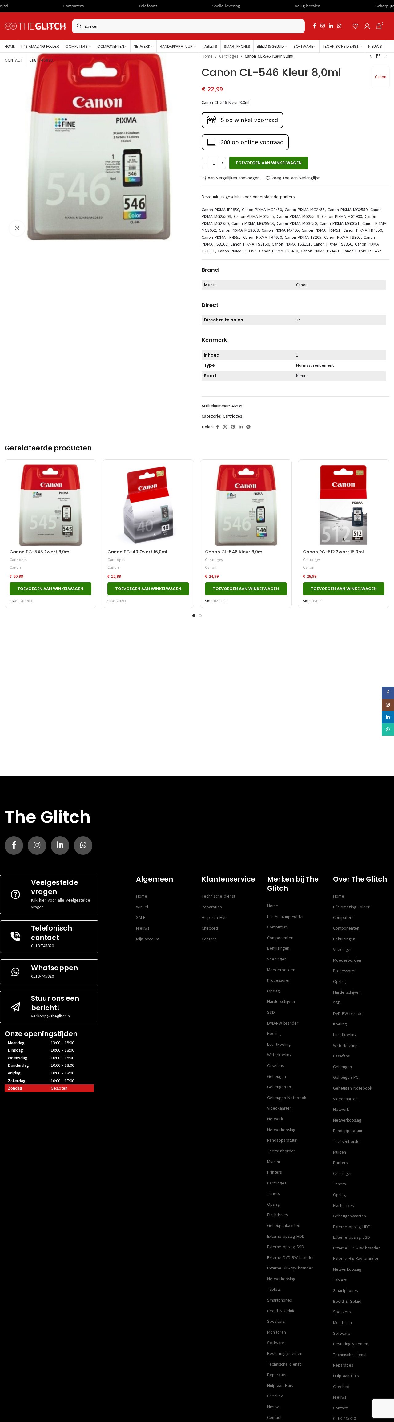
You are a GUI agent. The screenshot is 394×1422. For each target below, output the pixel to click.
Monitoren (276, 1332)
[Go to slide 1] (193, 615)
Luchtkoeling (279, 1044)
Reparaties (212, 907)
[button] (50, 588)
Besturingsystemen (284, 1353)
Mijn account (147, 939)
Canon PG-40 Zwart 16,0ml (137, 552)
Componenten (280, 938)
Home (207, 56)
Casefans (275, 1066)
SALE (140, 917)
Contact (209, 939)
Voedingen (277, 959)
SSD (271, 1012)
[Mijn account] (367, 26)
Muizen (273, 1161)
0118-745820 (42, 946)
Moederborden (281, 970)
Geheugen (276, 1076)
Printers (274, 1172)
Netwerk (275, 1119)
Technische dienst (218, 896)
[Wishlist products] (355, 26)
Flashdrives (277, 1215)
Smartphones (279, 1300)
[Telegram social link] (248, 427)
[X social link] (225, 427)
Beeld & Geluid (281, 1311)
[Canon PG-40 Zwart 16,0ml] (148, 505)
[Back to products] (378, 56)
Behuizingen (278, 948)
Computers (277, 927)
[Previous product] (371, 56)
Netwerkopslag (281, 1130)
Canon (380, 77)
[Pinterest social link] (233, 427)
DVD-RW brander (282, 1023)
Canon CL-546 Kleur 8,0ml (234, 552)
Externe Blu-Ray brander (290, 1268)
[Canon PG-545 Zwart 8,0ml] (50, 505)
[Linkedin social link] (331, 26)
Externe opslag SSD (285, 1247)
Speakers (276, 1321)
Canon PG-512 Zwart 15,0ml (333, 552)
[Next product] (385, 56)
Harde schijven (281, 1001)
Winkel (142, 907)
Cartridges (228, 56)
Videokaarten (279, 1108)
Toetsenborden (281, 1151)
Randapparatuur (282, 1140)
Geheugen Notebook (286, 1098)
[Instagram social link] (322, 26)
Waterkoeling (279, 1055)
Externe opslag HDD (286, 1236)
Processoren (279, 980)
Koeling (274, 1034)
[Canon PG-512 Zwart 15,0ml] (344, 505)
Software (275, 1343)
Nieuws (142, 928)
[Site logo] (35, 26)
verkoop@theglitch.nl (51, 1016)
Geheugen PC (279, 1087)
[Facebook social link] (314, 26)
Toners (273, 1193)
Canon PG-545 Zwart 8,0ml (40, 552)
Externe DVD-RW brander (290, 1258)
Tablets (274, 1289)
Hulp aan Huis (214, 917)
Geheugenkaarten (283, 1225)
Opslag (273, 991)
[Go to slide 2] (200, 615)
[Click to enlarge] (17, 228)
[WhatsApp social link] (339, 26)
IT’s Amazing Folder (285, 916)
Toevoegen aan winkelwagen (268, 163)
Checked (210, 928)
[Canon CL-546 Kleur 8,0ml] (246, 505)
